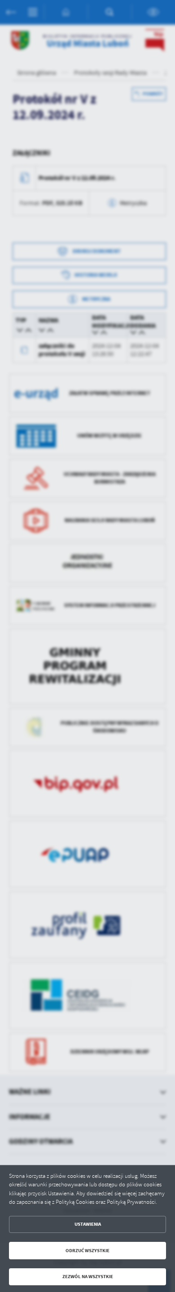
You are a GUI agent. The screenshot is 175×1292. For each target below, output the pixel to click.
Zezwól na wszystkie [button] (87, 1276)
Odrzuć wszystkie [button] (87, 1250)
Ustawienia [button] (87, 1224)
